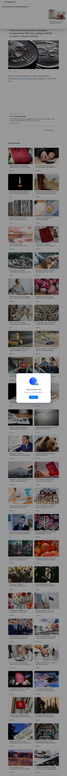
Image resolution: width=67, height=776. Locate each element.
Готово (33, 397)
